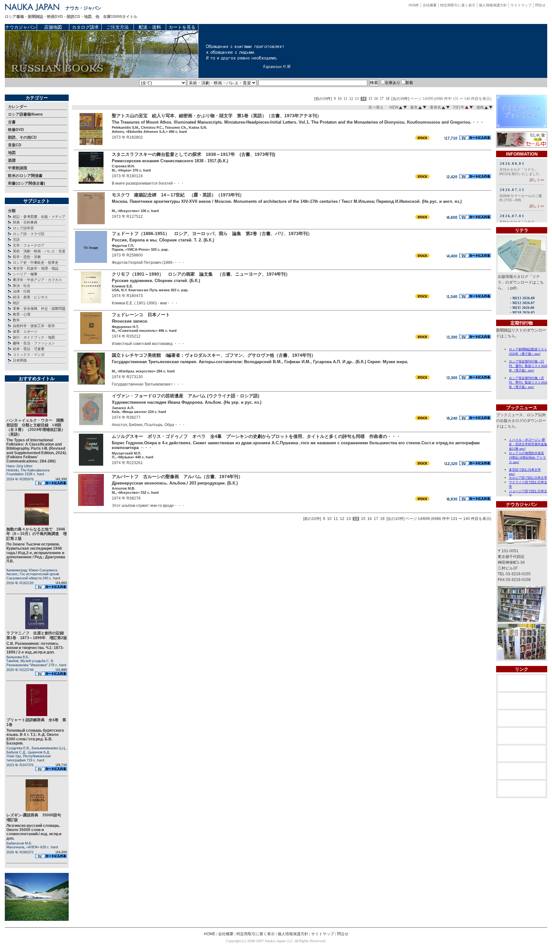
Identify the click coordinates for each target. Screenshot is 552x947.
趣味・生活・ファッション (34, 343)
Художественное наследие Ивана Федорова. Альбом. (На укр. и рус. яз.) (186, 402)
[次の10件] (400, 99)
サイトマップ (521, 5)
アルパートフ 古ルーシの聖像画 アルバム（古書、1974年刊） (177, 476)
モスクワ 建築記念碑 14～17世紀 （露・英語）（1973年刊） (178, 194)
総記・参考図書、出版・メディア (39, 216)
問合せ (540, 5)
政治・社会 (21, 285)
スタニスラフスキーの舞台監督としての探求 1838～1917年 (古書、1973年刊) (193, 154)
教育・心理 (21, 314)
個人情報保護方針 (493, 5)
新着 (409, 82)
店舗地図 (53, 27)
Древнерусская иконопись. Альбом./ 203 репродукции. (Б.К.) (175, 483)
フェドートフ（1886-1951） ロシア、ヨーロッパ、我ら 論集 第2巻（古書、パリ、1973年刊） (212, 233)
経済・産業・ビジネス (30, 297)
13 (357, 99)
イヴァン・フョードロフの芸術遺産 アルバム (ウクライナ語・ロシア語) (185, 395)
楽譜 (12, 160)
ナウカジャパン (20, 27)
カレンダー (17, 106)
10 (339, 99)
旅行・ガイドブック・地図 (34, 337)
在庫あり (392, 82)
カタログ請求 (85, 27)
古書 (12, 122)
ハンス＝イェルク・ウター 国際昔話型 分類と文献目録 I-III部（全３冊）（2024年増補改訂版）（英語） (35, 427)
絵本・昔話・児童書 (28, 349)
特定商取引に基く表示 (457, 5)
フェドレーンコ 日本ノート (141, 314)
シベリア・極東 (25, 274)
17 (382, 99)
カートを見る (182, 27)
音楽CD (14, 145)
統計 (16, 303)
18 (387, 99)
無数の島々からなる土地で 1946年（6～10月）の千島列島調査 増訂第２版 (36, 534)
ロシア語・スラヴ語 (28, 234)
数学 (16, 320)
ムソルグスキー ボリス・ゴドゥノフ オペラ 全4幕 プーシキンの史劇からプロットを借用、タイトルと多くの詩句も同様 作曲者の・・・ (256, 436)
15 (370, 99)
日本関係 (20, 360)
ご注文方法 (117, 27)
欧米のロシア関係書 (25, 175)
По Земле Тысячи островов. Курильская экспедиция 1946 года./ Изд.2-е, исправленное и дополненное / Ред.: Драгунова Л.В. (35, 552)
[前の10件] (323, 99)
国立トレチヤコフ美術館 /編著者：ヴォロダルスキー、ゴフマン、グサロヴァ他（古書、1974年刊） (214, 355)
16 (376, 99)
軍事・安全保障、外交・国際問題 (39, 308)
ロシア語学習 (23, 228)
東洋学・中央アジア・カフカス (37, 280)
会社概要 (430, 5)
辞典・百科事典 (25, 222)
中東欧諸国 (17, 168)
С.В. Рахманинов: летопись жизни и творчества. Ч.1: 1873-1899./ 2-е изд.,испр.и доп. (35, 647)
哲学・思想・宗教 (27, 257)
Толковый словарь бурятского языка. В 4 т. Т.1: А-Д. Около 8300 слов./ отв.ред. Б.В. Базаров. (35, 736)
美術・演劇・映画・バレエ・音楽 (39, 251)
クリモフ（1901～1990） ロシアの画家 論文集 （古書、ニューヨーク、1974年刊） (201, 274)
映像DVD (16, 129)
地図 (12, 152)
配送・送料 (150, 27)
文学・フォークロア (28, 245)
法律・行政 (21, 291)
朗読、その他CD (22, 137)
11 (345, 99)
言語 (16, 239)
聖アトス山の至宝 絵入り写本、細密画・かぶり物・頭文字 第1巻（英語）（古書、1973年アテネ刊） (216, 115)
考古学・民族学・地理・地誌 (35, 268)
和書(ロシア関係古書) (26, 183)
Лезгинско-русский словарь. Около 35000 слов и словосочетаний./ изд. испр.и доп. (33, 832)
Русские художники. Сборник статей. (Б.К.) (156, 280)
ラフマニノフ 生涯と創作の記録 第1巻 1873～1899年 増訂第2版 (37, 635)
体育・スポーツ (25, 331)
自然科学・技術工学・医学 (34, 326)
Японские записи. (130, 321)
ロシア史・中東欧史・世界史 (35, 262)
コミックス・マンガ (28, 354)
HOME (414, 5)
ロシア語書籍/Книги (25, 114)
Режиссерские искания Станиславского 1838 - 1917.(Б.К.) (170, 160)
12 (351, 99)
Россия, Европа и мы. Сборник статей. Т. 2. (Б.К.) (163, 240)
